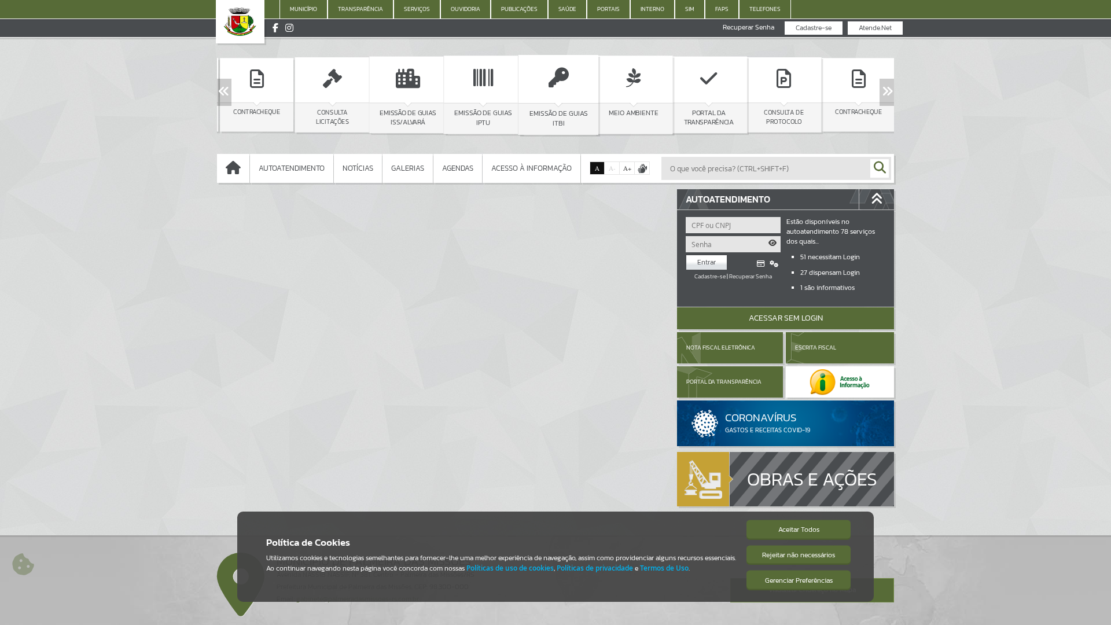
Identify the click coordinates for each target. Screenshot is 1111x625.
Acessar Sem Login (786, 318)
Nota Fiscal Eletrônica (720, 347)
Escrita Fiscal (815, 347)
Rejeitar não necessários (798, 555)
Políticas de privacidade (595, 568)
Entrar (706, 262)
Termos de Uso (664, 568)
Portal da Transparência (723, 381)
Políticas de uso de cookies (510, 568)
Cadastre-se (814, 28)
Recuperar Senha (748, 27)
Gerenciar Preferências (799, 580)
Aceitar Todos (798, 529)
